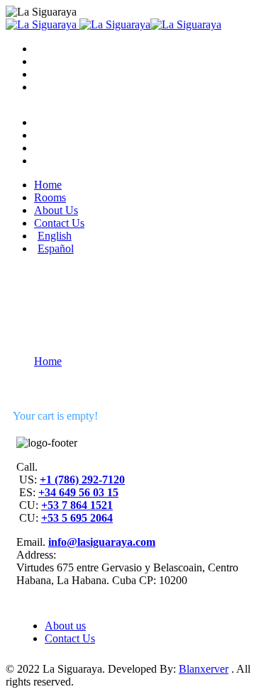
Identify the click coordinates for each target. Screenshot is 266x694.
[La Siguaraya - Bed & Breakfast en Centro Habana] (41, 24)
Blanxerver (203, 669)
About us (65, 626)
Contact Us (70, 638)
